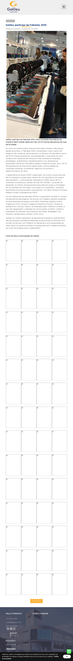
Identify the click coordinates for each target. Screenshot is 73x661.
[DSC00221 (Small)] (59, 393)
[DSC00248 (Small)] (13, 250)
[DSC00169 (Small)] (44, 536)
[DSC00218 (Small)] (44, 417)
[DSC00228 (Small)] (13, 369)
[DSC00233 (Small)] (59, 322)
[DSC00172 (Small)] (59, 512)
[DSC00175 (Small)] (29, 512)
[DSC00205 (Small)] (59, 488)
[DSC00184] (59, 584)
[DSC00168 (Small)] (59, 536)
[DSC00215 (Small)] (29, 441)
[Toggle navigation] (64, 7)
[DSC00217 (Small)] (59, 417)
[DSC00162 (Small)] (29, 584)
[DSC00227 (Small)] (29, 369)
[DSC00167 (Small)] (13, 560)
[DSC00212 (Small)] (13, 465)
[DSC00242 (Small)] (44, 274)
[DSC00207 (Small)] (29, 488)
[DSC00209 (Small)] (59, 465)
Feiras (10, 21)
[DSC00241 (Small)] (59, 274)
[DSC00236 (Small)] (13, 322)
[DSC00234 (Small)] (44, 322)
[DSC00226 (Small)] (44, 369)
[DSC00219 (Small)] (29, 417)
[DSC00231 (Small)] (29, 345)
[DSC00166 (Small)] (29, 560)
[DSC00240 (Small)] (13, 298)
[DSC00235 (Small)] (29, 322)
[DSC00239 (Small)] (29, 298)
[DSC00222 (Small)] (44, 393)
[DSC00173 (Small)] (44, 512)
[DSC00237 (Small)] (59, 298)
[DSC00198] (44, 584)
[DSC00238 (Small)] (44, 298)
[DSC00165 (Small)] (44, 560)
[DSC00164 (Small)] (59, 560)
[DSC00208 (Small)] (13, 488)
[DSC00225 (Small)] (59, 369)
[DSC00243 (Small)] (29, 274)
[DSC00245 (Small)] (59, 250)
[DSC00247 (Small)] (29, 250)
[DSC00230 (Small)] (44, 345)
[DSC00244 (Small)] (13, 274)
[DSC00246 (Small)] (44, 250)
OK (67, 656)
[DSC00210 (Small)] (44, 465)
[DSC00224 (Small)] (13, 393)
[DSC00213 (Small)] (59, 441)
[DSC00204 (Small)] (13, 512)
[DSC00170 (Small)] (29, 536)
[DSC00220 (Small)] (13, 417)
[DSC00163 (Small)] (13, 584)
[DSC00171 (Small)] (13, 536)
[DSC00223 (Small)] (29, 393)
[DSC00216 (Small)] (13, 441)
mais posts (36, 601)
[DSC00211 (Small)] (29, 465)
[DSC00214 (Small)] (44, 441)
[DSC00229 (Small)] (59, 345)
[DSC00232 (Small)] (13, 345)
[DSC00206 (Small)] (44, 488)
